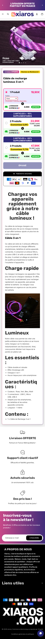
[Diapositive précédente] (2, 5)
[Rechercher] (8, 14)
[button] (22, 99)
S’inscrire (34, 538)
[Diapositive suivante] (42, 5)
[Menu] (3, 14)
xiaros (9, 629)
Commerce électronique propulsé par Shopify (27, 629)
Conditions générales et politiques (22, 634)
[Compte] (36, 14)
